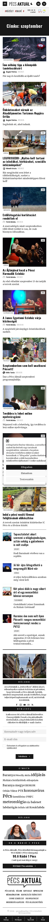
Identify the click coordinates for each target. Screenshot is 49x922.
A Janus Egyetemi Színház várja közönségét (22, 319)
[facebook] (17, 705)
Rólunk (24, 682)
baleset (36, 802)
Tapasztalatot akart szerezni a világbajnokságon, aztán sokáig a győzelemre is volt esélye (29, 539)
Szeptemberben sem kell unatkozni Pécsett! (24, 367)
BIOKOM (30, 785)
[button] (7, 441)
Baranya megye (14, 785)
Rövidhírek (8, 60)
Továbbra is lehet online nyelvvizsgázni (17, 415)
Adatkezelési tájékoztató (17, 461)
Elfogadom (26, 467)
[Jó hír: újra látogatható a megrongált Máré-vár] (7, 567)
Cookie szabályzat (38, 461)
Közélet (10, 11)
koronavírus (34, 790)
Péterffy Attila (22, 775)
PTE (20, 790)
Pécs (7, 796)
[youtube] (24, 705)
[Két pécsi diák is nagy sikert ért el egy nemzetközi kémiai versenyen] (7, 591)
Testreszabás (26, 479)
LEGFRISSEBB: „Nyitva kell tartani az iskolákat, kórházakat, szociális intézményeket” (24, 161)
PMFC (29, 796)
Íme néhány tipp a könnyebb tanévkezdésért (20, 66)
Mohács (7, 780)
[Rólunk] (24, 666)
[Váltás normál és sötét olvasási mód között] (31, 3)
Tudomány (18, 600)
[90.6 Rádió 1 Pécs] (24, 838)
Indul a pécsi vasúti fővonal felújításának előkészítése (18, 516)
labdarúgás (10, 807)
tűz (28, 802)
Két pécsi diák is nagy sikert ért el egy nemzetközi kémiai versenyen (29, 592)
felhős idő (23, 807)
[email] (28, 705)
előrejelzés (32, 780)
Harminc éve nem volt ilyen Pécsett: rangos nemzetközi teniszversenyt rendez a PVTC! (29, 621)
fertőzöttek (19, 780)
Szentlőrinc (19, 796)
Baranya (7, 105)
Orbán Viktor (10, 791)
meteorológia (14, 802)
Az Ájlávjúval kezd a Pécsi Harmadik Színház (19, 272)
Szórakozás (8, 313)
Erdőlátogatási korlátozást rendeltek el (19, 216)
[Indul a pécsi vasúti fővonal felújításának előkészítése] (24, 499)
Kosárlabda (36, 807)
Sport (16, 549)
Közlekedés (8, 510)
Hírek (6, 153)
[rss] (32, 705)
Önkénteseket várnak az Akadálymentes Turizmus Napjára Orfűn (23, 113)
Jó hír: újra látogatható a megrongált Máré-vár (27, 567)
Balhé (19, 11)
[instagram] (20, 705)
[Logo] (19, 4)
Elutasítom (26, 473)
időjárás (38, 775)
